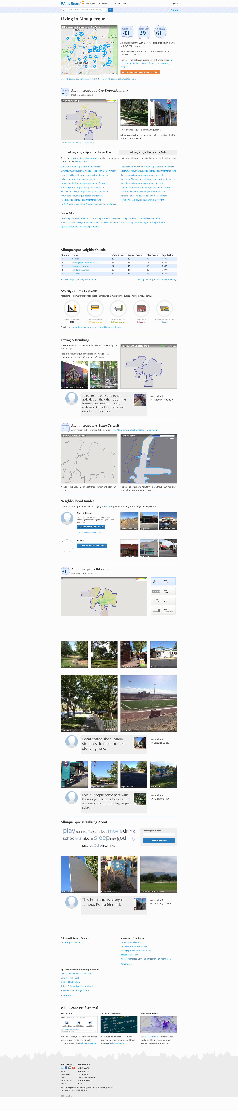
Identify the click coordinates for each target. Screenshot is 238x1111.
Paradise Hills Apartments (124, 218)
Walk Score (66, 1064)
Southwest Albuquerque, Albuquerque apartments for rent (148, 179)
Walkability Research (85, 1080)
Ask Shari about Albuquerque (91, 527)
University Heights (80, 266)
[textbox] (86, 10)
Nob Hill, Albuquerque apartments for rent (81, 200)
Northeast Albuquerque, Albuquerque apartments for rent (147, 167)
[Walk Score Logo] (72, 3)
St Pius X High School (70, 982)
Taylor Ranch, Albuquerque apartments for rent (142, 191)
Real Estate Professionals (86, 1077)
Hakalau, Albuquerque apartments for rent (81, 179)
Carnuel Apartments (89, 226)
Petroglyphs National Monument (135, 950)
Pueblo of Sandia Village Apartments (78, 222)
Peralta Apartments (70, 218)
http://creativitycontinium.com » (90, 532)
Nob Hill (75, 259)
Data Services (83, 1074)
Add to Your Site (119, 3)
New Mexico (77, 143)
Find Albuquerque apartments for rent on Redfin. (135, 430)
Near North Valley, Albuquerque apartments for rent (85, 191)
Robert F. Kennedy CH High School (77, 986)
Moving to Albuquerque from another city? (157, 279)
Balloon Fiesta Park (129, 955)
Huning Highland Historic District (139, 63)
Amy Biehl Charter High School (75, 990)
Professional (84, 1064)
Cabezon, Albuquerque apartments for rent (81, 167)
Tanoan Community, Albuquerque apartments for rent (145, 187)
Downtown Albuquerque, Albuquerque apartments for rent (88, 171)
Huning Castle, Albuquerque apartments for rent (83, 183)
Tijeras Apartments (70, 226)
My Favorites (104, 3)
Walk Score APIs (116, 1043)
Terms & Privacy (66, 1080)
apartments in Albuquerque (84, 158)
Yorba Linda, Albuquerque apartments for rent (142, 200)
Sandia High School (70, 978)
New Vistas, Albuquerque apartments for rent (82, 196)
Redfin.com (81, 161)
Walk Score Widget (88, 1043)
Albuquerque (88, 143)
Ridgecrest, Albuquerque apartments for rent (141, 175)
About (63, 1071)
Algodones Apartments (154, 222)
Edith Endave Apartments (150, 218)
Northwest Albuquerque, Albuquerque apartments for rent (148, 171)
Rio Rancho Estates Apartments (95, 218)
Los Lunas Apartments (131, 222)
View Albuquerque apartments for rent (79, 79)
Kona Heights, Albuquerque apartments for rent (83, 187)
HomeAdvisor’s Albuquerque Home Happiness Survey (96, 327)
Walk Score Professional (79, 1008)
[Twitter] (62, 1067)
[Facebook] (66, 1067)
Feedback (64, 1083)
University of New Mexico (72, 942)
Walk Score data (152, 1037)
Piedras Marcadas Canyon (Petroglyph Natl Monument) (146, 959)
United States (66, 143)
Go (110, 10)
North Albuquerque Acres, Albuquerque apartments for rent (89, 204)
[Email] (69, 1067)
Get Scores (90, 3)
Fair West (76, 274)
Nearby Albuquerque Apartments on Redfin (140, 72)
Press (63, 1077)
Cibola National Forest (130, 942)
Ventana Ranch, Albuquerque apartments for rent (143, 196)
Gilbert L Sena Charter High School (77, 974)
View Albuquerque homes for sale (118, 79)
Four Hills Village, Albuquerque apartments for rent (85, 175)
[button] (63, 10)
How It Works (65, 1074)
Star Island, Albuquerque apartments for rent (141, 183)
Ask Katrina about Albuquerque (91, 546)
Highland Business (80, 270)
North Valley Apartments (107, 222)
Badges (80, 1083)
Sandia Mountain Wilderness (133, 946)
